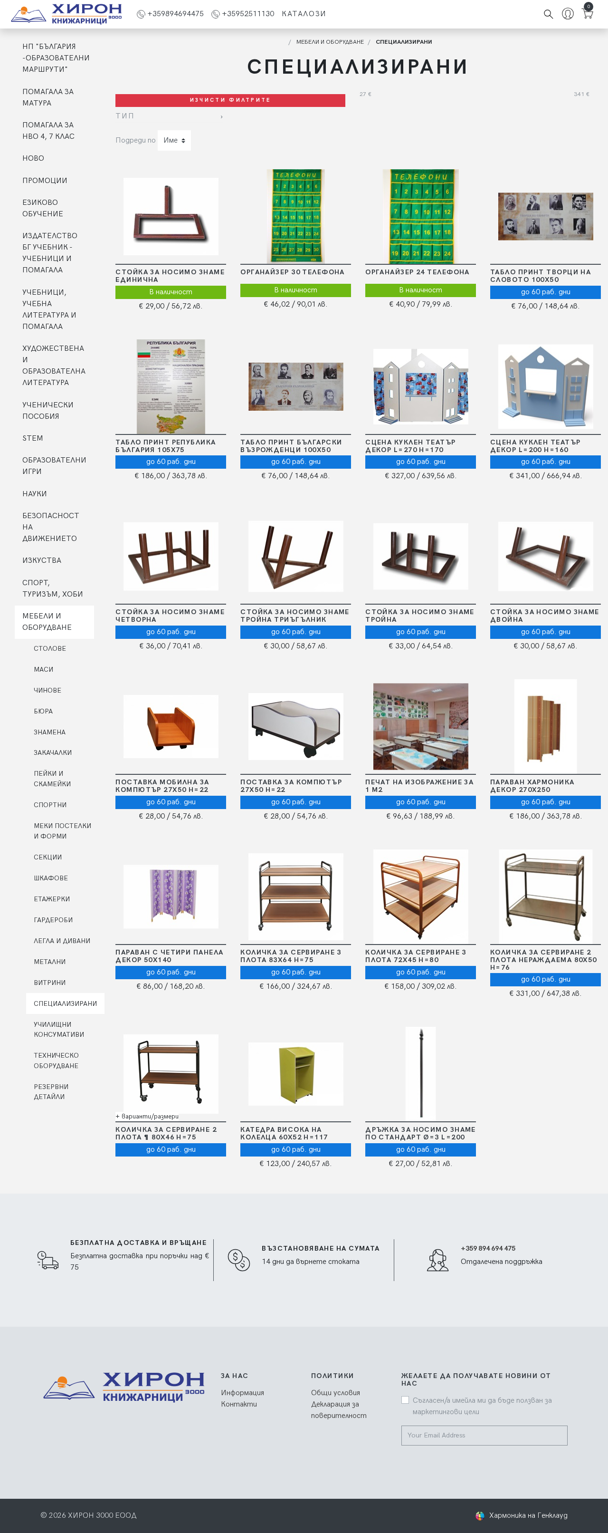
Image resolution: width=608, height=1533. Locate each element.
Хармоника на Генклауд (528, 1515)
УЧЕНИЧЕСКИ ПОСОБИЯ (48, 411)
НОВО (33, 158)
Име (170, 140)
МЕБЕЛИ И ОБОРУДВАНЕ (47, 622)
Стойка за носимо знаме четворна (170, 616)
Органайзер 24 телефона (417, 272)
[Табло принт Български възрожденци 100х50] (295, 386)
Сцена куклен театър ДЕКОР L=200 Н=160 (535, 446)
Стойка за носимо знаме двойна (544, 616)
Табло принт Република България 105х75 (165, 446)
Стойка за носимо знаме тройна (420, 616)
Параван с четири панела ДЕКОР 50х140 (169, 956)
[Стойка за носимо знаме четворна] (170, 556)
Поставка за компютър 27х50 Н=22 (291, 786)
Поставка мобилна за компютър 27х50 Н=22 (162, 786)
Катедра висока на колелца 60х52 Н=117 (284, 1133)
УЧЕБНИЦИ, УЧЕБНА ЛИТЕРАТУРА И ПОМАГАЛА (49, 309)
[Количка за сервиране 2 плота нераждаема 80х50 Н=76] (544, 896)
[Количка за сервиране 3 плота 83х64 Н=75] (295, 896)
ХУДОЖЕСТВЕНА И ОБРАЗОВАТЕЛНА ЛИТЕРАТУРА (54, 365)
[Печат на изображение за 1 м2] (420, 726)
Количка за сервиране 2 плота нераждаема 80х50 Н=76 (543, 960)
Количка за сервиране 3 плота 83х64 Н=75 (291, 956)
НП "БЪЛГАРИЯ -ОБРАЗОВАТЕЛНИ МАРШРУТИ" (56, 58)
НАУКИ (34, 494)
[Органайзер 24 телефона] (420, 216)
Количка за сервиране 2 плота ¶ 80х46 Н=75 (166, 1133)
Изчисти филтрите (230, 100)
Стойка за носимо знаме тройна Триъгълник (295, 616)
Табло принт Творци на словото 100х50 (540, 276)
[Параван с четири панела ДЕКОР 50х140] (170, 896)
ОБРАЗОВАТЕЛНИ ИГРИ (54, 466)
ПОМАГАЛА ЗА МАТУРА (48, 97)
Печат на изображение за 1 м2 (419, 786)
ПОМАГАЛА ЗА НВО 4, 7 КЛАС (48, 131)
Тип (124, 116)
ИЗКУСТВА (41, 560)
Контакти (239, 1404)
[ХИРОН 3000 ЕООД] (66, 14)
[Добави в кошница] (131, 216)
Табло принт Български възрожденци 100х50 (291, 446)
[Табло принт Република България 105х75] (170, 386)
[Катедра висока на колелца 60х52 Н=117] (295, 1074)
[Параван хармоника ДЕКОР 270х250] (544, 726)
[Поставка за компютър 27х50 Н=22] (295, 726)
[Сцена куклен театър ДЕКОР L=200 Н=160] (544, 386)
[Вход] (568, 14)
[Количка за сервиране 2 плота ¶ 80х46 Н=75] (170, 1074)
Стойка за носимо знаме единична (170, 276)
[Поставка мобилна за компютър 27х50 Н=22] (170, 726)
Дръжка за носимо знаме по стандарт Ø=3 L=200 (420, 1133)
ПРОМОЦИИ (44, 180)
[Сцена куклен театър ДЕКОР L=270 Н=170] (420, 386)
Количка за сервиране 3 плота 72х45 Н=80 (415, 956)
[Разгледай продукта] (210, 216)
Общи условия (335, 1393)
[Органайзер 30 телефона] (295, 216)
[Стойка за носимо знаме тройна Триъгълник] (295, 556)
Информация (242, 1393)
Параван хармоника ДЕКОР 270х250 (532, 786)
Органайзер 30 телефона (292, 272)
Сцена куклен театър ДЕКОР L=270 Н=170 (410, 446)
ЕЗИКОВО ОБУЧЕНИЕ (42, 208)
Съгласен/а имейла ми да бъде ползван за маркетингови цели (482, 1406)
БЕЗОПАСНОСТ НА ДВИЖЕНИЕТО (50, 527)
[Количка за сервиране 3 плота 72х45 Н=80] (420, 896)
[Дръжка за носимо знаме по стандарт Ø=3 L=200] (420, 1074)
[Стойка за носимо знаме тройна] (420, 556)
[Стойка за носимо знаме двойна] (544, 556)
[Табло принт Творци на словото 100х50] (544, 216)
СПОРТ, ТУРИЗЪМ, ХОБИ (52, 588)
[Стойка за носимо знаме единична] (170, 216)
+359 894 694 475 (488, 1248)
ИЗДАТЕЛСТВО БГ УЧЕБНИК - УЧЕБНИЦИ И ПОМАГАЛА (49, 253)
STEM (32, 438)
